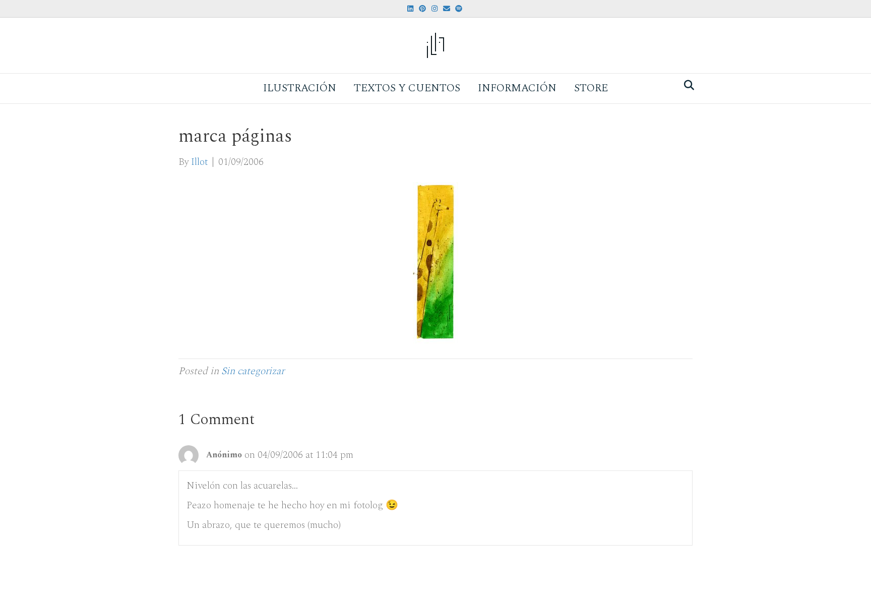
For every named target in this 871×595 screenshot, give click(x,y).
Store (591, 88)
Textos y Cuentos (407, 88)
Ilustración (299, 88)
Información (517, 88)
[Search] (686, 85)
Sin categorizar (252, 371)
